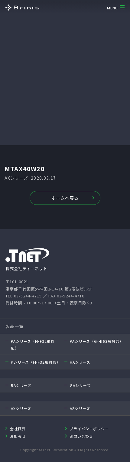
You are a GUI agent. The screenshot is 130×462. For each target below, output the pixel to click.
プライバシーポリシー (89, 428)
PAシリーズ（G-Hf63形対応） (96, 341)
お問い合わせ (81, 436)
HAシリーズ (80, 362)
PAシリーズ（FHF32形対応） (33, 344)
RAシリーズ (21, 385)
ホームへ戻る (65, 198)
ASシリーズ (80, 408)
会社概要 (18, 428)
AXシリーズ (21, 408)
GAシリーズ (80, 385)
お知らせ (18, 436)
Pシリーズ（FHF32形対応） (35, 362)
